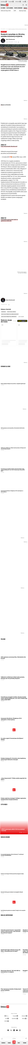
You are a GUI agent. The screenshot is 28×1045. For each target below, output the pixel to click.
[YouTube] (17, 1030)
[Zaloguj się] (23, 5)
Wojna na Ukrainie (6, 104)
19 (14, 1038)
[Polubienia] (2, 1038)
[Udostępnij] (26, 1038)
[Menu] (26, 5)
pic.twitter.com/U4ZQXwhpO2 (9, 153)
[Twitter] (11, 1030)
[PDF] (9, 304)
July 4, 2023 (23, 157)
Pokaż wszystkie (21, 316)
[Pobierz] (18, 42)
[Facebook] (8, 1030)
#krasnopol (14, 151)
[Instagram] (20, 1030)
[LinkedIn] (14, 1030)
